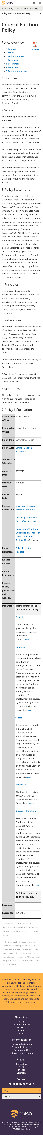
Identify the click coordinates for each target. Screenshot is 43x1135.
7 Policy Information (16, 71)
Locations (21, 1072)
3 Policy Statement (15, 56)
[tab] (21, 13)
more (27, 639)
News (21, 1066)
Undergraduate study (21, 1044)
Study (21, 1021)
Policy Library (14, 8)
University (20, 784)
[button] (21, 13)
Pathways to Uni (21, 1050)
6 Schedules (12, 67)
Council (19, 617)
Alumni (21, 1030)
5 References (12, 63)
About (21, 1033)
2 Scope (10, 52)
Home (4, 8)
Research (21, 1027)
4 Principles (12, 60)
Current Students (21, 1024)
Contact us (21, 1064)
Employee (20, 647)
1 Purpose (11, 49)
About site (26, 1129)
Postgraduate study (21, 1047)
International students (21, 1053)
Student (19, 717)
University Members (25, 811)
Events (21, 1069)
